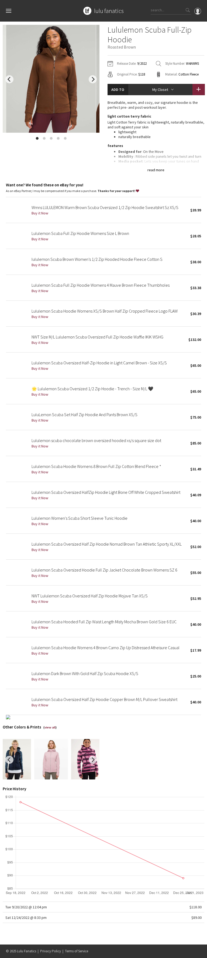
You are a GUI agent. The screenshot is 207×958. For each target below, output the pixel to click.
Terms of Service (76, 951)
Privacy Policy (50, 951)
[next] (93, 79)
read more (155, 169)
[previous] (9, 79)
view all (50, 727)
